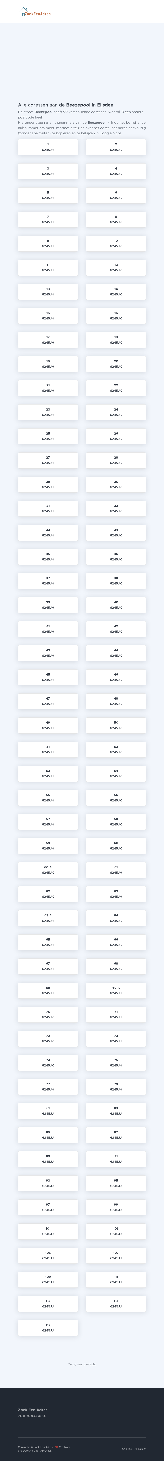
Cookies (127, 1449)
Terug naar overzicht (82, 1364)
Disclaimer (140, 1449)
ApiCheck (46, 1451)
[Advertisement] (82, 53)
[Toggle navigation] (144, 11)
